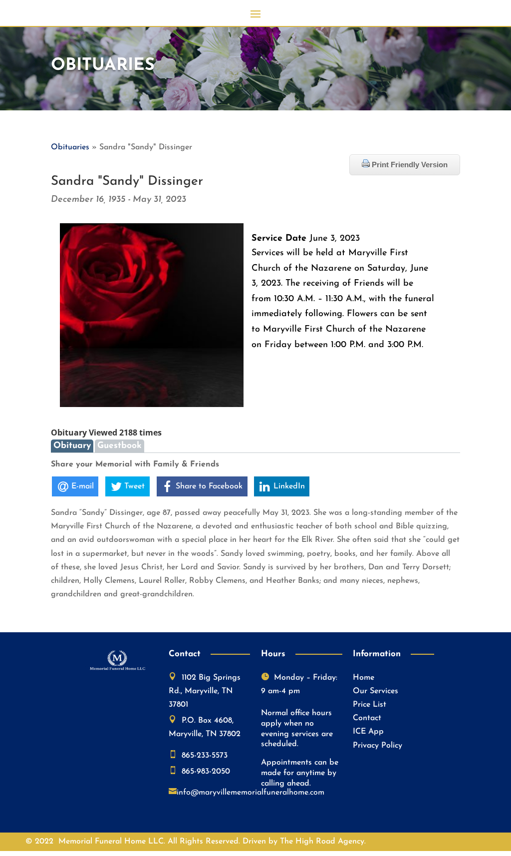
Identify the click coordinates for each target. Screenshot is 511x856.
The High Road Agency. (323, 842)
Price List (369, 705)
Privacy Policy (377, 746)
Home (363, 678)
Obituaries (70, 147)
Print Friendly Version (409, 164)
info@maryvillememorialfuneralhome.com (250, 793)
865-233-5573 (205, 756)
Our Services (375, 691)
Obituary (72, 445)
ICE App (368, 732)
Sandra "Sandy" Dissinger (127, 181)
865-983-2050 (206, 772)
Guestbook (119, 445)
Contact (367, 718)
